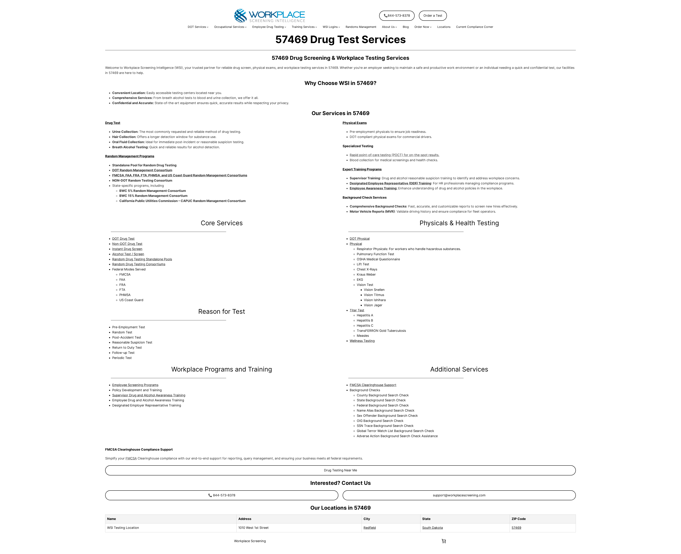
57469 (516, 528)
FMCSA (131, 458)
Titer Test (357, 310)
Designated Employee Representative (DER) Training (390, 183)
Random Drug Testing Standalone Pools (142, 259)
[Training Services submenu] (316, 27)
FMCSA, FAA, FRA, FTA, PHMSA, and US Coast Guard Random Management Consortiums (179, 175)
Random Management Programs (129, 156)
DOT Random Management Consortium (142, 170)
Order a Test (432, 15)
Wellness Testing (362, 341)
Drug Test (112, 123)
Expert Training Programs (362, 169)
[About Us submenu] (396, 27)
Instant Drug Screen (127, 249)
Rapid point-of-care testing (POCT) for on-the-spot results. (394, 155)
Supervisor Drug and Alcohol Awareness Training (148, 395)
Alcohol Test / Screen (128, 254)
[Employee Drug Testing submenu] (285, 27)
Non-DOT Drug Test (127, 244)
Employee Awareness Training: (373, 188)
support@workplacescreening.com (459, 495)
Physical (356, 244)
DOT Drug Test (123, 238)
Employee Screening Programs (135, 385)
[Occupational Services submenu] (246, 27)
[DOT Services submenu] (208, 27)
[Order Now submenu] (431, 27)
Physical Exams (355, 123)
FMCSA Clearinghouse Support (373, 385)
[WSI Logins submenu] (339, 27)
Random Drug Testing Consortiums (138, 264)
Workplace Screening (250, 541)
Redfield (370, 528)
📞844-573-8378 (397, 15)
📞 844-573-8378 (221, 495)
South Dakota (432, 528)
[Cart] (444, 541)
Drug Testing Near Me (340, 470)
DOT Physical (360, 238)
